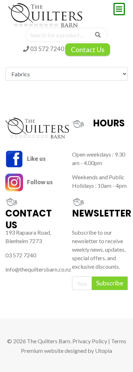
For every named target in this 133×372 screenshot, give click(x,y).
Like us (36, 158)
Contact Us (87, 50)
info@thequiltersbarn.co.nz (38, 269)
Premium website (42, 350)
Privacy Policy (89, 341)
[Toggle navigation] (119, 9)
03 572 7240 (46, 49)
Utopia (103, 350)
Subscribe (109, 283)
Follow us (39, 182)
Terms (118, 341)
